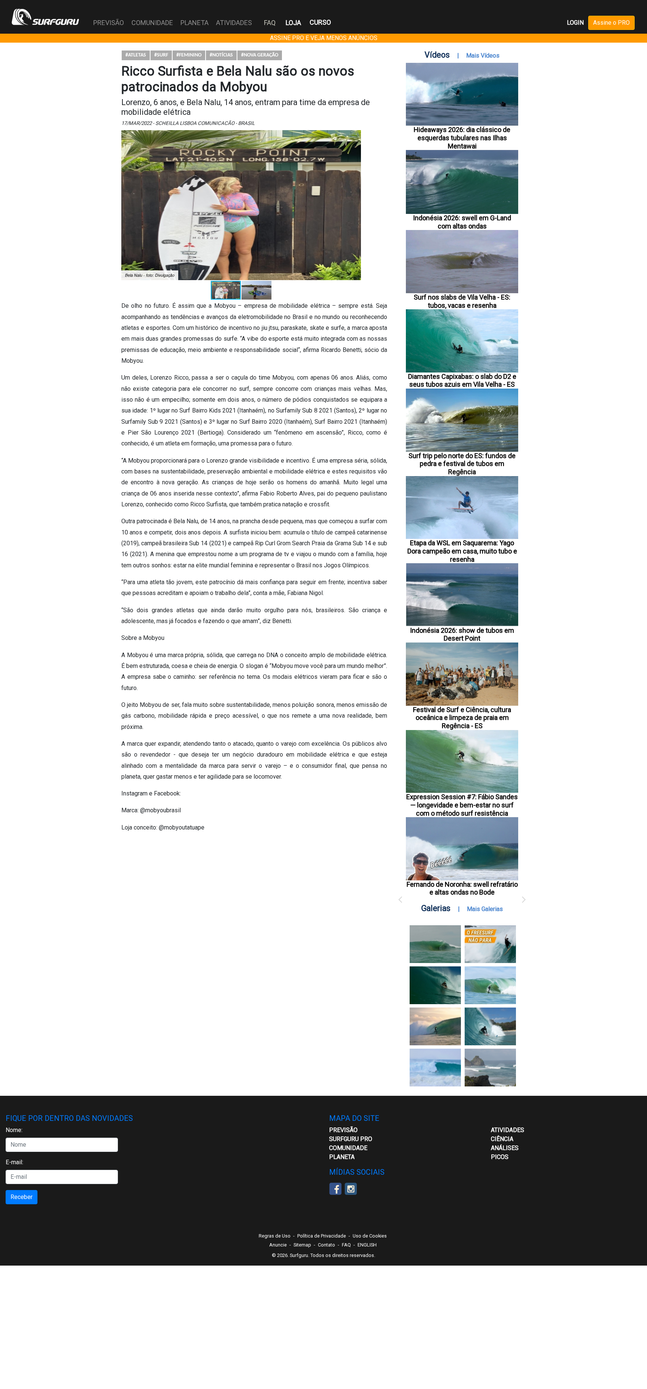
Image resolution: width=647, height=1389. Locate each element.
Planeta (342, 1156)
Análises (505, 1148)
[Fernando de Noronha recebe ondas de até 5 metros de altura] (490, 1067)
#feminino (188, 55)
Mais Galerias (485, 909)
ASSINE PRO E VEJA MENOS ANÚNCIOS (323, 38)
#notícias (221, 55)
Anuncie (278, 1245)
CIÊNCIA (502, 1139)
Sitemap (302, 1245)
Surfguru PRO (350, 1139)
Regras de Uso (275, 1236)
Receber (21, 1197)
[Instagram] (350, 1188)
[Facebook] (335, 1188)
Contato (326, 1245)
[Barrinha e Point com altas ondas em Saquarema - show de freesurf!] (435, 985)
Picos (499, 1156)
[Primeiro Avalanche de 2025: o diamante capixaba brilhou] (490, 985)
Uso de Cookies (370, 1236)
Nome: (14, 1130)
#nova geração (259, 55)
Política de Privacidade (321, 1236)
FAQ (270, 23)
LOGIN (575, 22)
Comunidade (348, 1148)
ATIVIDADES (507, 1130)
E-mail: (14, 1162)
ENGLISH (367, 1245)
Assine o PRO (611, 22)
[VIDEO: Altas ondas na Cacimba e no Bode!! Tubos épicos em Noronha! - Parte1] (490, 1026)
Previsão (343, 1130)
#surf (161, 55)
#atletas (135, 55)
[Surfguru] (45, 17)
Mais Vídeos (482, 55)
